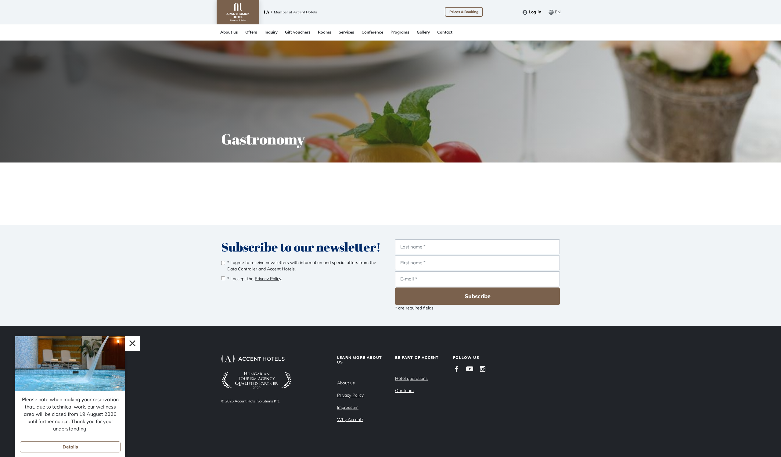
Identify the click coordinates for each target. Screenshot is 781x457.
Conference (372, 32)
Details (70, 447)
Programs (399, 32)
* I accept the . (254, 278)
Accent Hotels (305, 12)
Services (346, 32)
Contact (444, 32)
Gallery (423, 32)
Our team (404, 390)
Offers (251, 32)
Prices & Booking (464, 11)
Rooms (324, 32)
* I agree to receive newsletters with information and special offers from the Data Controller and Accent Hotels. (301, 266)
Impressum (347, 407)
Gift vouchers (298, 32)
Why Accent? (350, 419)
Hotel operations (411, 378)
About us (229, 32)
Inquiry (271, 32)
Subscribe (478, 296)
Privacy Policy (350, 395)
